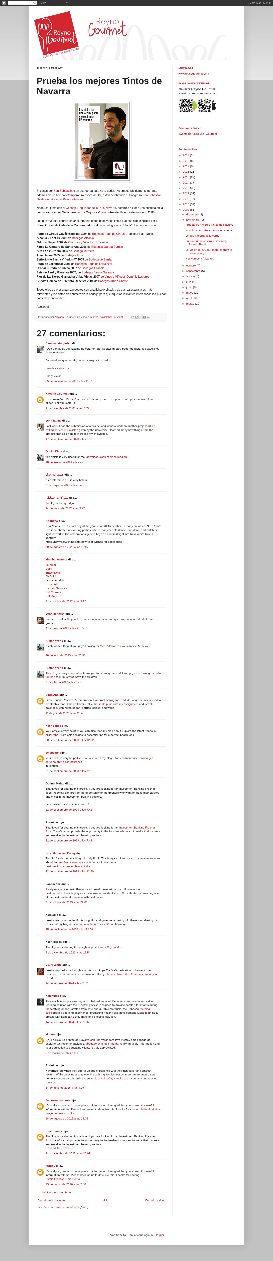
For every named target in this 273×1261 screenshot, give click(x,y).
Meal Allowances (110, 646)
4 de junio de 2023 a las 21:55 (65, 628)
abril (189, 298)
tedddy (50, 1165)
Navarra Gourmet (57, 393)
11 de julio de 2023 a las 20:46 (65, 713)
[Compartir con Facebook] (144, 317)
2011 (186, 199)
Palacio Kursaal (73, 199)
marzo (190, 303)
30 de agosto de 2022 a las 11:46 (67, 546)
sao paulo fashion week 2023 (91, 924)
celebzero (52, 752)
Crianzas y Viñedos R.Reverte (88, 242)
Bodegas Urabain (93, 268)
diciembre (192, 214)
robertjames (54, 1131)
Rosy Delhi (52, 584)
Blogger (159, 1234)
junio (189, 287)
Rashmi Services (56, 588)
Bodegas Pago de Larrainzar (93, 263)
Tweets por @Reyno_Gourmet (197, 133)
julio (189, 281)
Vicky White (54, 964)
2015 (186, 177)
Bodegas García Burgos (107, 246)
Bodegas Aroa (74, 255)
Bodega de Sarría (100, 259)
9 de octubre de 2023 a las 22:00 (67, 902)
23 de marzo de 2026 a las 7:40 (66, 1184)
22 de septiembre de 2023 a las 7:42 (69, 809)
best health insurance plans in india (68, 866)
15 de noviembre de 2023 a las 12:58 (69, 929)
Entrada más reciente (51, 1200)
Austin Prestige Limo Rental (63, 1178)
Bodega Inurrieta (83, 251)
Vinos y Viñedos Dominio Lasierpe (127, 276)
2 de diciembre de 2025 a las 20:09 (68, 1153)
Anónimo (52, 520)
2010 (186, 204)
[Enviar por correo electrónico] (133, 317)
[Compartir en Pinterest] (148, 317)
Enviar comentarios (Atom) (71, 1207)
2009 (186, 209)
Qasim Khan (54, 451)
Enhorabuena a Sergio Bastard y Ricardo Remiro (206, 242)
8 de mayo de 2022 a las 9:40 (64, 485)
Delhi (49, 568)
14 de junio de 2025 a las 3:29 (65, 1087)
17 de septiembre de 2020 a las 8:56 (69, 439)
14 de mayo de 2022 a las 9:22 (65, 508)
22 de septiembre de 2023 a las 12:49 (70, 871)
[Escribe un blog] (137, 317)
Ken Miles (52, 995)
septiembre (193, 270)
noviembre (193, 219)
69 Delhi (51, 576)
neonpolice (53, 725)
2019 (186, 155)
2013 (186, 188)
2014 (186, 182)
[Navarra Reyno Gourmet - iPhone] (206, 112)
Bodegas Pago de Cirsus (108, 233)
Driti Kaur (51, 596)
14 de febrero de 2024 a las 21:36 (67, 1022)
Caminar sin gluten (58, 343)
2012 (186, 193)
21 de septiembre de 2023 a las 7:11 (69, 771)
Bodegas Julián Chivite (113, 281)
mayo (190, 292)
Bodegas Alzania (83, 238)
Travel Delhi (53, 572)
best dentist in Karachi (60, 893)
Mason (50, 1034)
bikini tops (52, 734)
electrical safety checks (108, 1078)
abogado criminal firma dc (102, 1043)
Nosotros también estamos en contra (208, 230)
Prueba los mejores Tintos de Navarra (209, 224)
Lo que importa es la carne (202, 235)
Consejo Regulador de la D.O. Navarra (91, 207)
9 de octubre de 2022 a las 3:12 (66, 601)
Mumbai (51, 564)
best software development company (130, 974)
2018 (186, 160)
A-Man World (54, 640)
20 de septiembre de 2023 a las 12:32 (70, 740)
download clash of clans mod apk (107, 456)
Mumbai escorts (56, 559)
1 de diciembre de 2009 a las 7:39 (67, 408)
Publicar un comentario (56, 1192)
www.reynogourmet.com (193, 73)
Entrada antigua (155, 1200)
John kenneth (55, 613)
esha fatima (53, 420)
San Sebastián (63, 190)
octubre (191, 265)
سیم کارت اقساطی (57, 497)
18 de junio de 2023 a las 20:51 (66, 655)
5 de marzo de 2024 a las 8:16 (65, 1053)
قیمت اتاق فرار (55, 474)
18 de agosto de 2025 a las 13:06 (67, 1118)
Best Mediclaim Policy (61, 853)
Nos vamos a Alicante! (199, 258)
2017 (186, 166)
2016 (186, 171)
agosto (191, 276)
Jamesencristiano (58, 1100)
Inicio (105, 1200)
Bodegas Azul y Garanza (98, 272)
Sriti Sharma (53, 592)
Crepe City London (110, 947)
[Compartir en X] (140, 317)
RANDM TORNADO (58, 1148)
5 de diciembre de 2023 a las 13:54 (68, 952)
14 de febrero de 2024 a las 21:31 (67, 983)
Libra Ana (52, 694)
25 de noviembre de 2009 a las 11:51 (69, 381)
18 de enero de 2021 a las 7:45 (65, 462)
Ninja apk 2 (74, 619)
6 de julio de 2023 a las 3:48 (63, 682)
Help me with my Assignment (120, 704)
